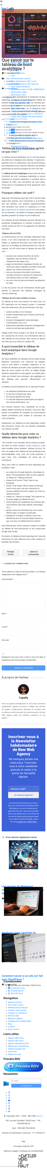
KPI (15, 163)
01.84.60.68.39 (6, 29)
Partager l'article (10, 553)
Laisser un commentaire (33, 553)
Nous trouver (13, 1029)
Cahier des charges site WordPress (26, 111)
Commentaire (8, 579)
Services (10, 97)
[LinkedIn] (9, 1111)
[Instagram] (9, 1098)
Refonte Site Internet (20, 62)
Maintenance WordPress (21, 100)
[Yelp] (9, 1106)
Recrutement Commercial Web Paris (26, 138)
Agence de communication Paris (25, 48)
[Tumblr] (9, 1109)
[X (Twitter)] (9, 1095)
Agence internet (15, 1002)
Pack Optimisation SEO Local (23, 81)
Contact (9, 130)
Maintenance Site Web (20, 103)
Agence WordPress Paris (21, 43)
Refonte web (13, 1016)
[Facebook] (9, 1092)
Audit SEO (15, 105)
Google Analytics (33, 446)
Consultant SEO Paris (20, 40)
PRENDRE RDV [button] (23, 22)
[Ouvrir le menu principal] (23, 1)
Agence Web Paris (16, 1038)
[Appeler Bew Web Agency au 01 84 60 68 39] (28, 29)
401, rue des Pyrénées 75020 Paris (23, 26)
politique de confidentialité (27, 822)
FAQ (23, 1141)
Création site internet (15, 54)
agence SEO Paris (18, 38)
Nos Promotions (18, 73)
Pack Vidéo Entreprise (20, 86)
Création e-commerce (17, 1013)
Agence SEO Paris (16, 1041)
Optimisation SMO (18, 92)
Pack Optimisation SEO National (25, 84)
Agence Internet (13, 35)
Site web (5, 640)
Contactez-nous (17, 988)
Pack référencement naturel (18, 78)
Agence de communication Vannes (26, 51)
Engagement (11, 124)
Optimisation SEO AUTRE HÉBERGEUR (27, 89)
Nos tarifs (15, 70)
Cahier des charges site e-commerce (27, 114)
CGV (13, 76)
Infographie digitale (19, 146)
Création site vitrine (19, 57)
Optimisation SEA (18, 95)
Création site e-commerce (22, 59)
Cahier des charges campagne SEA (26, 122)
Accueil (9, 32)
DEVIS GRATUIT (23, 19)
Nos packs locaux (15, 1005)
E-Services (15, 67)
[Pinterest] (9, 1103)
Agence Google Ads (19, 46)
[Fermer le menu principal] (23, 5)
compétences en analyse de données (20, 210)
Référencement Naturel (18, 1007)
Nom (4, 614)
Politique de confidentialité (19, 1021)
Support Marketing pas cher (23, 135)
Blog (8, 127)
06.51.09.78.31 (16, 993)
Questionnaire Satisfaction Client (25, 149)
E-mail (5, 627)
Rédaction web (17, 108)
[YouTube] (9, 1100)
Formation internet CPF (24, 1146)
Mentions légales (15, 1018)
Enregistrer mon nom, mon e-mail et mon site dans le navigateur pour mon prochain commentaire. (23, 658)
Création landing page (20, 65)
